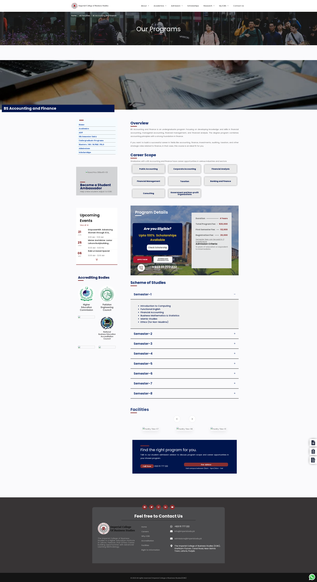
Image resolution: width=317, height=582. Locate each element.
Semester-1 (143, 294)
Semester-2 (143, 334)
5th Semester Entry (88, 136)
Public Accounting (148, 169)
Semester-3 (143, 343)
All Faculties (84, 15)
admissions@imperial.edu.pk (188, 538)
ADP (81, 132)
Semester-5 (143, 363)
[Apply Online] (313, 443)
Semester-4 (143, 353)
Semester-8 (143, 393)
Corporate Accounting (184, 169)
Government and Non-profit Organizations (185, 193)
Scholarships (85, 152)
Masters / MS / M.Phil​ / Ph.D (91, 144)
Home (74, 15)
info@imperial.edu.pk (184, 531)
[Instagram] (158, 507)
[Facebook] (144, 507)
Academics (84, 128)
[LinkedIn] (165, 507)
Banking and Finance (220, 181)
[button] (185, 294)
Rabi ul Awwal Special (99, 251)
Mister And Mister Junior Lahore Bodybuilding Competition (100, 243)
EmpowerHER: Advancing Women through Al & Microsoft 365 (100, 232)
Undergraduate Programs (91, 140)
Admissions (84, 148)
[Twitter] (151, 507)
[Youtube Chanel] (172, 507)
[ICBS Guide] (313, 460)
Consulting (148, 193)
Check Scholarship (157, 247)
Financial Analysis (221, 169)
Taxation (184, 181)
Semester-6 (143, 373)
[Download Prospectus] (313, 451)
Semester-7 (143, 383)
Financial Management (148, 181)
